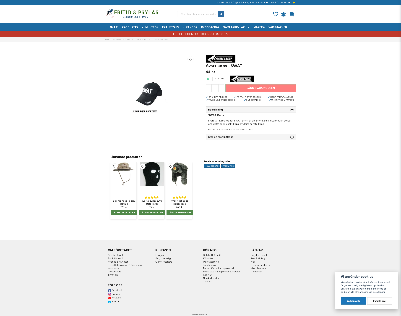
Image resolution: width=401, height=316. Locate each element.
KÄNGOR (191, 27)
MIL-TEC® (151, 27)
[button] (294, 2)
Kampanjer (114, 268)
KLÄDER (130, 39)
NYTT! (114, 27)
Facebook (117, 290)
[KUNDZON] (283, 14)
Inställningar (379, 301)
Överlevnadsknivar (261, 265)
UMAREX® (258, 27)
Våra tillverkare (258, 268)
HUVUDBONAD (144, 39)
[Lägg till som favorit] (275, 14)
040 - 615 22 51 (223, 2)
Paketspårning (211, 261)
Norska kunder (211, 278)
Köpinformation (279, 2)
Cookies (207, 281)
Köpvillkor (208, 258)
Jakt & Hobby (258, 258)
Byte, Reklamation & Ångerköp (125, 265)
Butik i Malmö (115, 258)
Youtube (116, 297)
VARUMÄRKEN (277, 27)
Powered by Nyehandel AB (200, 314)
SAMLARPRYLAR (234, 27)
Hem (107, 39)
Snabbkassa (209, 265)
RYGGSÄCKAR (210, 27)
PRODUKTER (130, 27)
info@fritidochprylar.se (242, 2)
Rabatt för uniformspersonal (218, 268)
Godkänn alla (353, 301)
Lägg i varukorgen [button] (124, 212)
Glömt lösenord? (164, 261)
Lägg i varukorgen (152, 212)
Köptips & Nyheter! (118, 261)
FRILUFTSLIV (170, 27)
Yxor (253, 261)
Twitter (115, 301)
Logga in (160, 255)
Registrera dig (163, 258)
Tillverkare (113, 275)
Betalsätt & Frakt (212, 255)
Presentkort (114, 271)
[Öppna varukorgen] (292, 14)
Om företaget (115, 255)
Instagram (117, 294)
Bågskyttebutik (259, 255)
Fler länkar (256, 271)
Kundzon (260, 2)
